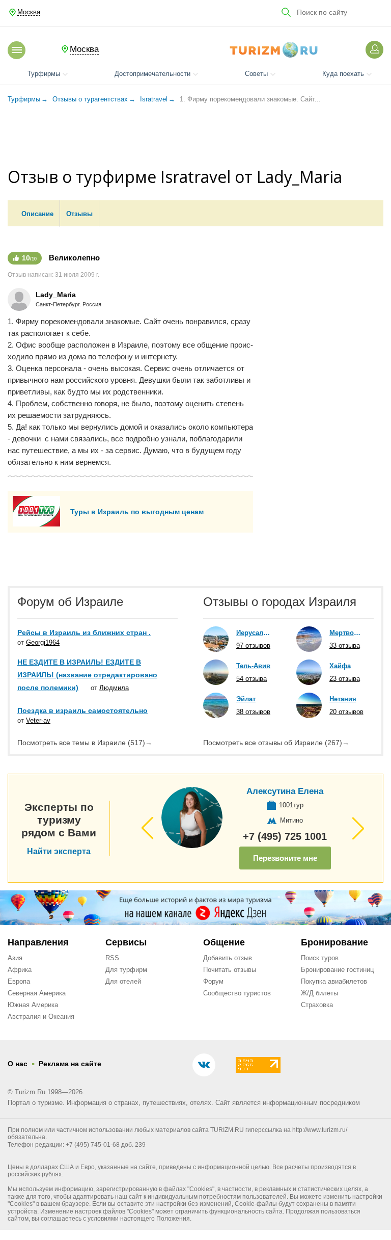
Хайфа (340, 666)
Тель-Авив (253, 666)
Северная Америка (37, 993)
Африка (20, 969)
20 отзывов (346, 712)
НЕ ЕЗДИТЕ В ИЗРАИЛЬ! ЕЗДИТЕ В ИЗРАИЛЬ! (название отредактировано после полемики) (87, 675)
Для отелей (123, 981)
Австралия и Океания (41, 1016)
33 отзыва (344, 645)
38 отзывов (253, 712)
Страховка (317, 1005)
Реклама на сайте (70, 1064)
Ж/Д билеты (319, 993)
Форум (213, 981)
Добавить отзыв (227, 958)
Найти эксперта (59, 852)
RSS (112, 958)
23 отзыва (344, 678)
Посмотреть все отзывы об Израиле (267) (276, 742)
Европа (19, 981)
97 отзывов (253, 645)
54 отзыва (251, 678)
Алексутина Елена (284, 791)
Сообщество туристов (237, 993)
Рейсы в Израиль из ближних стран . (84, 632)
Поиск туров (320, 958)
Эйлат (246, 699)
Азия (15, 958)
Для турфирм (126, 969)
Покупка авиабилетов (334, 981)
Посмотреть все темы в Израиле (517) (84, 742)
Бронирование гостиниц (337, 969)
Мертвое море (346, 633)
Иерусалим (253, 633)
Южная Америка (33, 1005)
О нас (17, 1064)
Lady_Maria (56, 294)
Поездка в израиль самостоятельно (82, 710)
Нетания (342, 699)
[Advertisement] (195, 137)
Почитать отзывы (229, 969)
